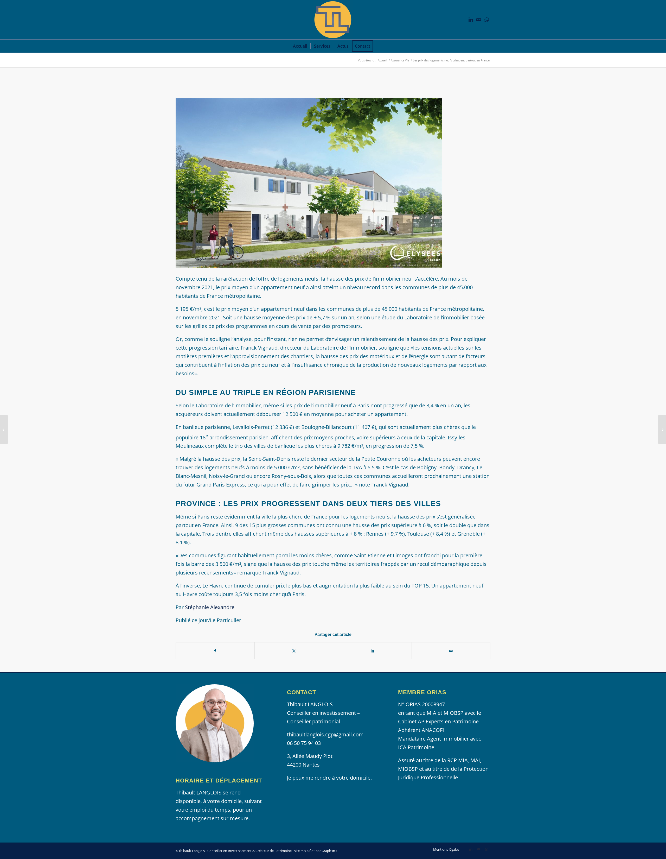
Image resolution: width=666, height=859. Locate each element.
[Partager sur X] (294, 650)
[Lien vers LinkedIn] (471, 20)
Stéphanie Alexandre (209, 607)
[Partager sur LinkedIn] (372, 650)
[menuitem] (300, 46)
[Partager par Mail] (451, 650)
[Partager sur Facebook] (215, 650)
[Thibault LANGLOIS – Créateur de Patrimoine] (333, 19)
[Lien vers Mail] (479, 20)
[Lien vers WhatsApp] (486, 20)
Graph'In (328, 850)
